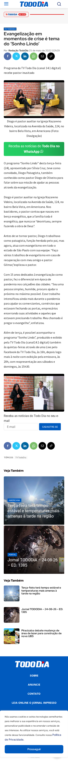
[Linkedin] (25, 56)
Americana (14, 500)
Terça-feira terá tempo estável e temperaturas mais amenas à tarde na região (41, 590)
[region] (34, 737)
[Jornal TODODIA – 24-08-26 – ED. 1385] (34, 549)
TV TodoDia (10, 29)
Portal (12, 555)
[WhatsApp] (33, 56)
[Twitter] (16, 56)
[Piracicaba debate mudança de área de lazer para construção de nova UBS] (11, 636)
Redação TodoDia (18, 50)
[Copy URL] (51, 56)
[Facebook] (7, 56)
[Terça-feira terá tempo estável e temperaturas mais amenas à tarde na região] (34, 500)
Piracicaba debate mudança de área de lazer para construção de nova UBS (41, 633)
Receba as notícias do (34, 149)
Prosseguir (34, 749)
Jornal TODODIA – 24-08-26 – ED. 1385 (42, 610)
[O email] (42, 56)
